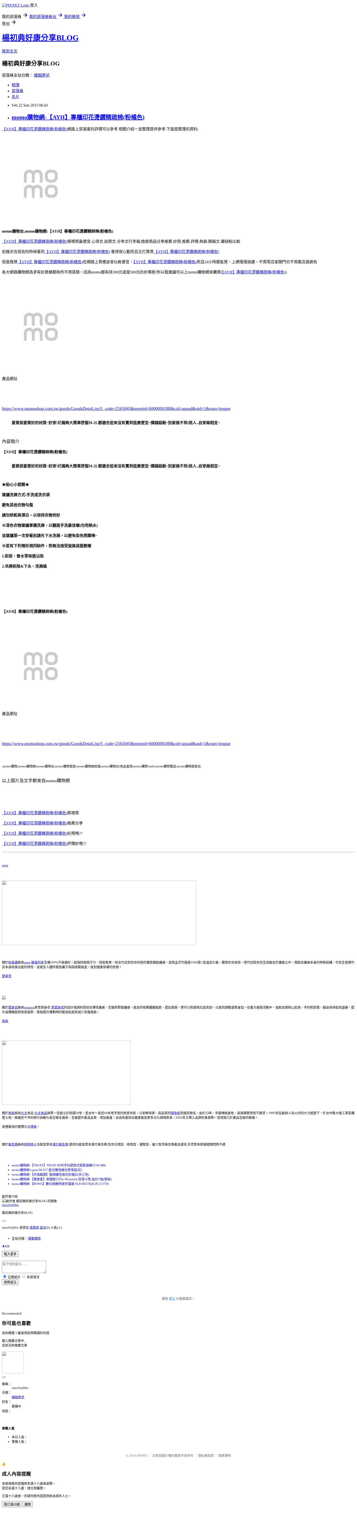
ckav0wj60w (10, 1205)
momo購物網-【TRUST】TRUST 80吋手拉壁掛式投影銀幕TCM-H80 (59, 1165)
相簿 (15, 85)
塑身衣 (6, 976)
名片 (15, 97)
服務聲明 (224, 1455)
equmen (29, 1007)
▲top (5, 1245)
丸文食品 (40, 1113)
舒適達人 (30, 1144)
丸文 (24, 1113)
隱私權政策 (206, 1455)
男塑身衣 (57, 1007)
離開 (28, 1504)
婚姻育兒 (42, 75)
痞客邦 (34, 1227)
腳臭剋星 (37, 962)
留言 (43, 1227)
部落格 (17, 91)
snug (5, 865)
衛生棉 (13, 1144)
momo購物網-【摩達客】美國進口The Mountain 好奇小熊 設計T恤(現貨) (61, 1179)
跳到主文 (9, 51)
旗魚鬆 (175, 1113)
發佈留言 (10, 1282)
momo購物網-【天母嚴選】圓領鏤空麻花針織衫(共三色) (50, 1174)
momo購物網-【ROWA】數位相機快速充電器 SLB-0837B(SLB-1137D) (60, 1184)
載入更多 (10, 1254)
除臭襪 (13, 962)
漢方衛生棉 (60, 1144)
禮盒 (33, 1126)
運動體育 (34, 1238)
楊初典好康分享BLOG (40, 37)
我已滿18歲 (12, 1504)
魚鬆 (5, 1021)
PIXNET (142, 1455)
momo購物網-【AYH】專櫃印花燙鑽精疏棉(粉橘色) (78, 117)
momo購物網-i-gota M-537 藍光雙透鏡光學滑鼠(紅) (47, 1170)
